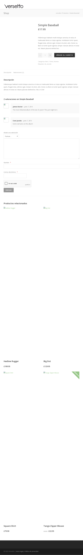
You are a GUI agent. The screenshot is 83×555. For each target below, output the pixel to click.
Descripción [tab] (7, 72)
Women (56, 61)
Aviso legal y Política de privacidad (27, 551)
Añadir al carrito (64, 55)
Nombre (7, 163)
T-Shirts (51, 61)
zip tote (49, 64)
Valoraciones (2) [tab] (18, 72)
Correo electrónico (11, 172)
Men (46, 61)
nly (45, 64)
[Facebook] (73, 551)
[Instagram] (77, 551)
